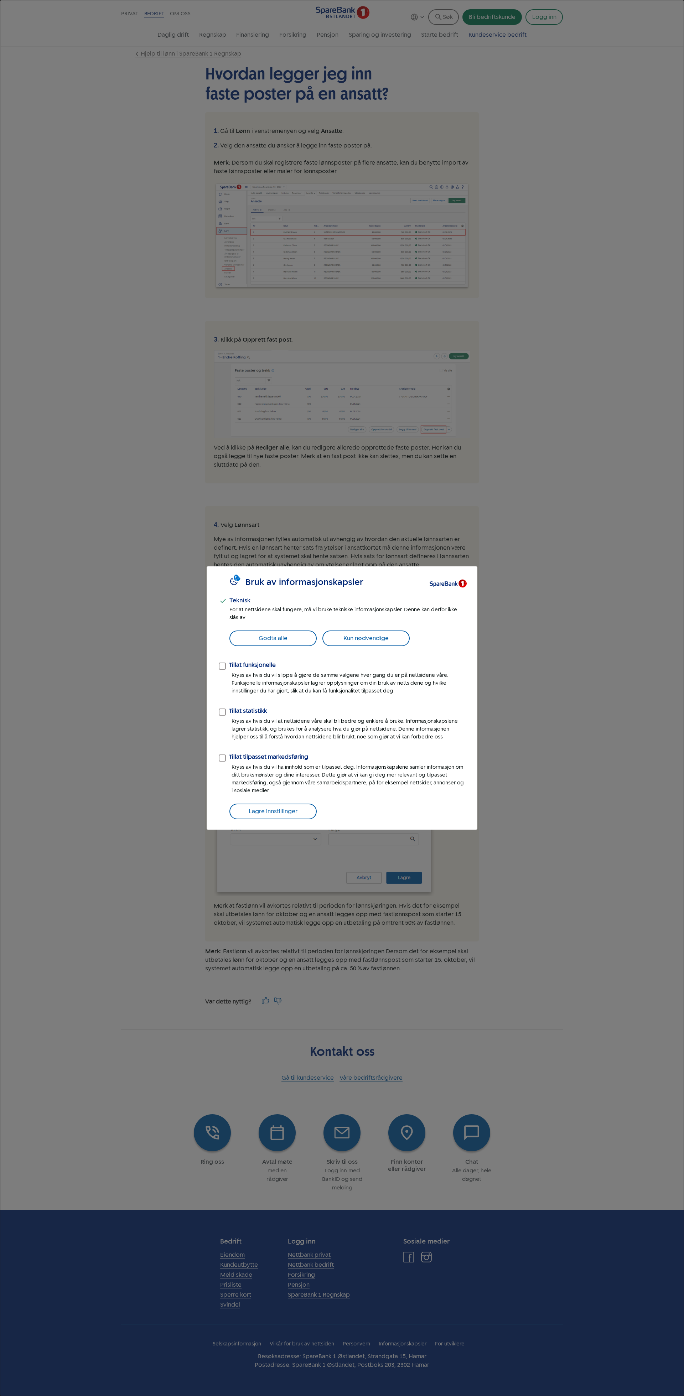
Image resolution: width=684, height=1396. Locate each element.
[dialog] (342, 698)
